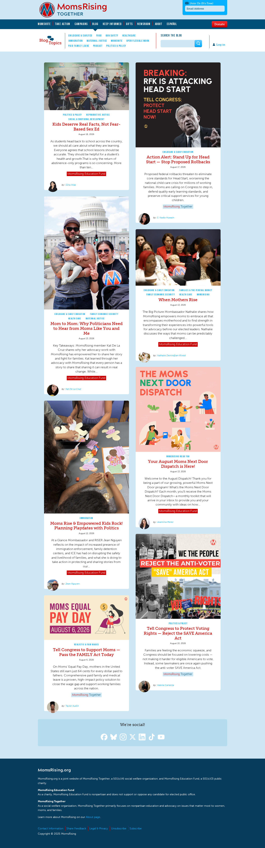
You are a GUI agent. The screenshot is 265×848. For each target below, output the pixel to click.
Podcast (98, 45)
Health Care (74, 318)
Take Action (62, 24)
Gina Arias (71, 184)
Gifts (129, 24)
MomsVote (44, 24)
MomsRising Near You (178, 456)
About (158, 24)
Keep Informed (112, 24)
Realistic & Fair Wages (86, 644)
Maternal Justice (97, 40)
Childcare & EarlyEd (80, 35)
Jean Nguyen (73, 583)
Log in (220, 44)
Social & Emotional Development (86, 119)
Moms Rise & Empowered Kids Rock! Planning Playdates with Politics (86, 526)
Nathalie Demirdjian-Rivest (171, 355)
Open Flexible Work (138, 40)
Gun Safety (112, 35)
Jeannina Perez (165, 522)
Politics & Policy (116, 45)
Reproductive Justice (98, 114)
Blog (95, 24)
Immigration (75, 40)
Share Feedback (76, 828)
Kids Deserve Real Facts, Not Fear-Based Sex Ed (86, 126)
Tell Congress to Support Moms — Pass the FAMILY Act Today (86, 652)
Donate (219, 24)
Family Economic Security (104, 314)
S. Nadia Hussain (165, 217)
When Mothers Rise (177, 299)
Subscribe (136, 828)
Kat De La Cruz (73, 389)
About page (93, 817)
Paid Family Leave (78, 45)
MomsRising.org (75, 9)
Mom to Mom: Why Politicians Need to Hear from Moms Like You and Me (86, 328)
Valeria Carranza (165, 685)
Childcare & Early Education (178, 151)
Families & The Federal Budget (195, 290)
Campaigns (81, 24)
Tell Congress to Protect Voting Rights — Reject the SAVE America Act (178, 633)
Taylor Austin (72, 706)
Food (99, 35)
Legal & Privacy (98, 828)
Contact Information (50, 828)
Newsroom (143, 24)
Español (172, 24)
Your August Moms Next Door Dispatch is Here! (178, 464)
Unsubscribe (118, 828)
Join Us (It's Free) (201, 3)
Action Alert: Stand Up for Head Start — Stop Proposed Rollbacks (178, 159)
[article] (86, 126)
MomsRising (203, 294)
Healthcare (129, 35)
